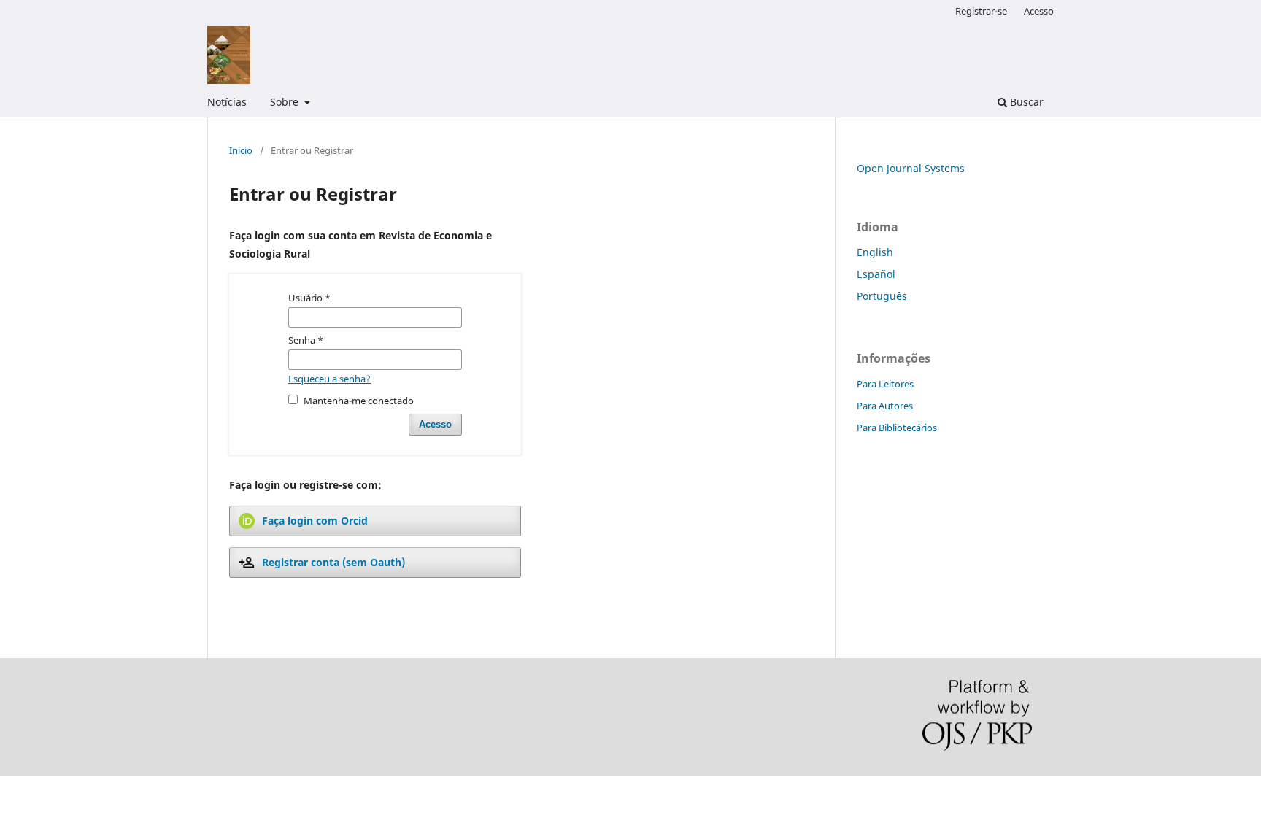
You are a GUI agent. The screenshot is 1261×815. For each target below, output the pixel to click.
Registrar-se (981, 11)
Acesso (1039, 11)
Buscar (1025, 102)
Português (882, 296)
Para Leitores (885, 383)
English (875, 252)
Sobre (285, 102)
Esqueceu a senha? (329, 378)
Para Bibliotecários (897, 427)
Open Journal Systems (911, 168)
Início (240, 150)
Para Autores (885, 405)
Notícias (227, 102)
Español (876, 274)
